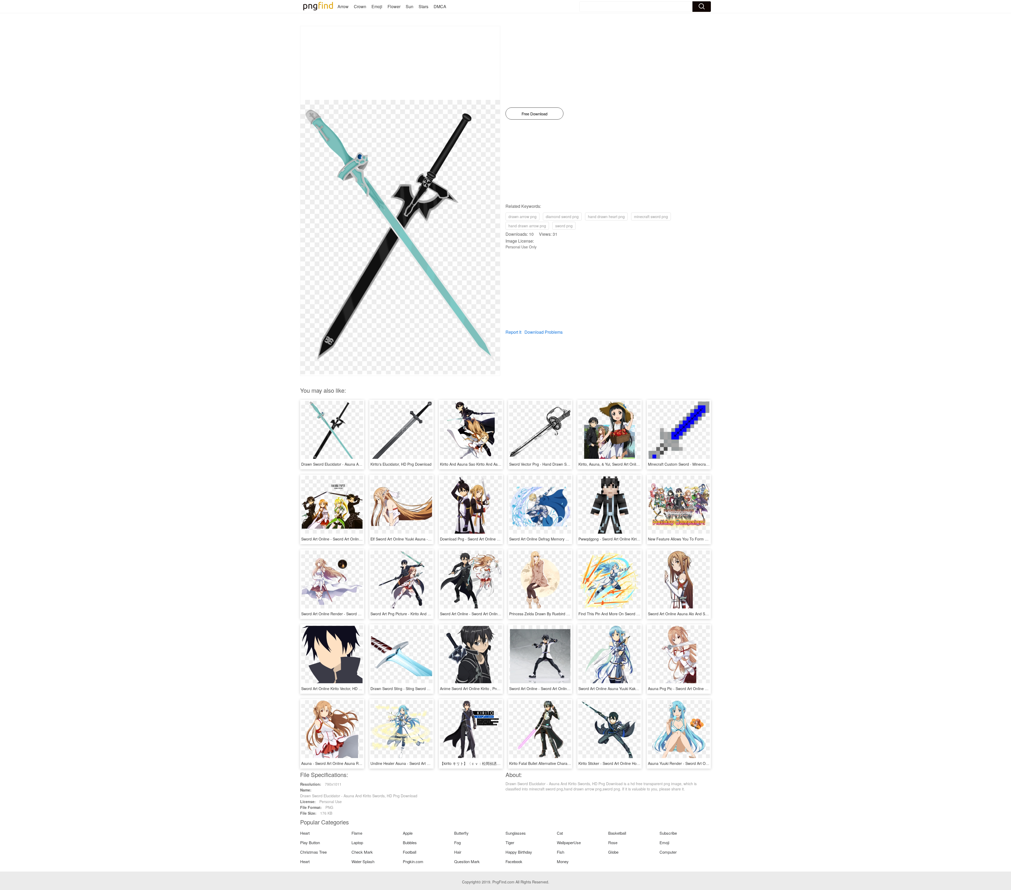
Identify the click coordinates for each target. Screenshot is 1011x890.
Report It (513, 332)
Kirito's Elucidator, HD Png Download (401, 464)
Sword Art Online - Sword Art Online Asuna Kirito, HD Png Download (358, 539)
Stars (423, 6)
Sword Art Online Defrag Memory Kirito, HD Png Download (558, 539)
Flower (394, 6)
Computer (668, 852)
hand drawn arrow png (527, 225)
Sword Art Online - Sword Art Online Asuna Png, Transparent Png (494, 613)
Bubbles (410, 842)
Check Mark (362, 852)
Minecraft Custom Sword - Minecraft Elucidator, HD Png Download (703, 464)
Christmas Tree (313, 852)
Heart (305, 833)
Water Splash (362, 861)
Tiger (510, 842)
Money (563, 861)
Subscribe (668, 833)
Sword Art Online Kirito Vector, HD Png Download (342, 688)
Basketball (617, 833)
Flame (356, 833)
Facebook (514, 861)
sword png (564, 225)
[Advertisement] (400, 63)
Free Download (534, 113)
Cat (560, 833)
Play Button (310, 842)
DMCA (440, 6)
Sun (409, 6)
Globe (613, 852)
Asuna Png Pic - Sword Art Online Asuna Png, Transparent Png (700, 688)
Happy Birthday (519, 852)
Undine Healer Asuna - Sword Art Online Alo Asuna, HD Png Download (429, 763)
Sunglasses (516, 833)
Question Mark (467, 861)
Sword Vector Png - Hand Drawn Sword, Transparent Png (557, 464)
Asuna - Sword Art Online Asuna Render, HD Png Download (351, 763)
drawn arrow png (522, 216)
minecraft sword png (651, 216)
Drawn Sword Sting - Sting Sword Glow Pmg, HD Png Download (423, 688)
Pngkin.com (413, 861)
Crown (360, 6)
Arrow (343, 6)
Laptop (357, 842)
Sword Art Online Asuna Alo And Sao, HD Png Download (695, 613)
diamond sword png (562, 216)
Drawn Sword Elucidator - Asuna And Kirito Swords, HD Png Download (359, 464)
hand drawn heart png (606, 216)
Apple (408, 833)
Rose (612, 842)
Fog (457, 842)
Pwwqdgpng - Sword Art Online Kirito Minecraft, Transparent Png (632, 539)
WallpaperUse (569, 842)
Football (409, 852)
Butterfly (461, 833)
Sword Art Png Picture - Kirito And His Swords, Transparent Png (423, 613)
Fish (560, 852)
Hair (457, 852)
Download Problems (543, 332)
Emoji (376, 6)
